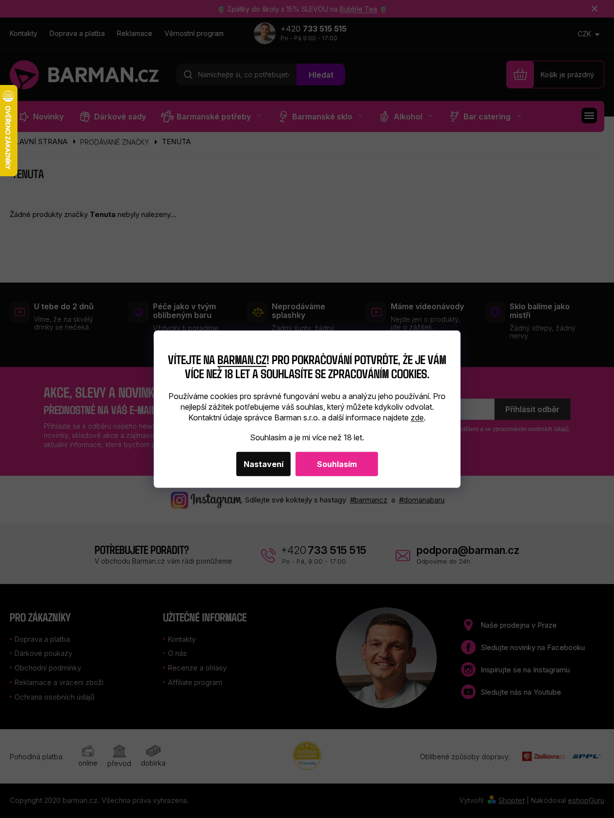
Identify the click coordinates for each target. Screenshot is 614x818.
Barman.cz (241, 359)
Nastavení (263, 464)
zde (417, 417)
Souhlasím (337, 464)
